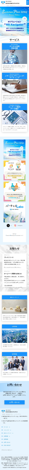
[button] (27, 21)
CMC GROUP (7, 445)
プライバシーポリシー (6, 450)
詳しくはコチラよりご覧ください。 (12, 267)
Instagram (20, 225)
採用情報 (6, 439)
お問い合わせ (14, 402)
